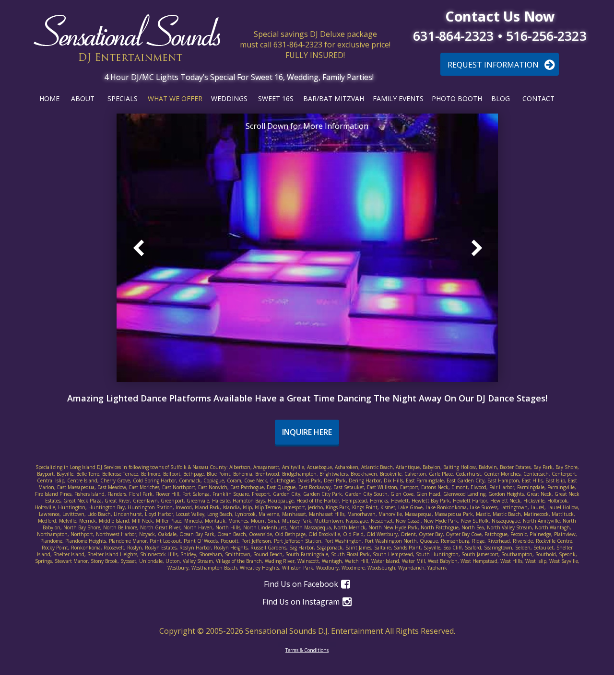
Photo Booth (457, 98)
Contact (538, 98)
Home (49, 98)
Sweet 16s (276, 98)
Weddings (229, 98)
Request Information (494, 64)
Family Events (398, 98)
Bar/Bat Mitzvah (333, 98)
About (82, 98)
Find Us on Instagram (302, 601)
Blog (500, 98)
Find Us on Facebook (302, 584)
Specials (122, 98)
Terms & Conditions (307, 650)
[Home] (127, 39)
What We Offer (175, 98)
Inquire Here (307, 432)
